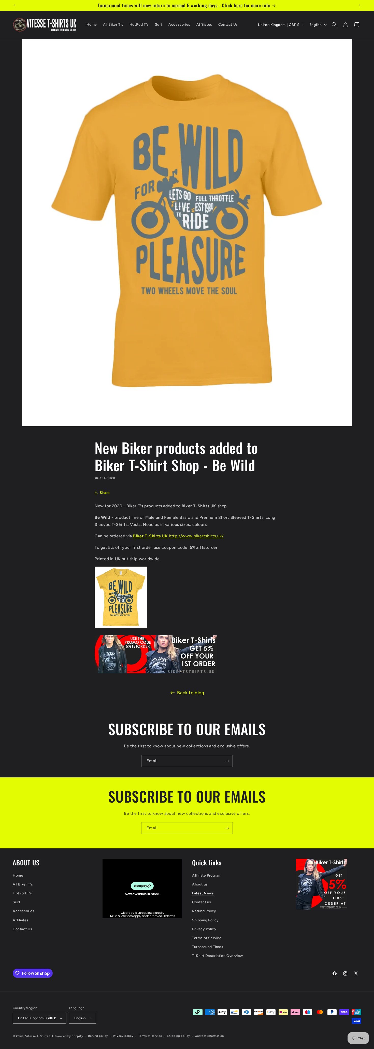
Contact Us (22, 929)
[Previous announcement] (14, 5)
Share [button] (105, 493)
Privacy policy (123, 1036)
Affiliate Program (206, 875)
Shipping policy (178, 1036)
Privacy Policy (204, 929)
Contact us (201, 902)
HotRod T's (22, 893)
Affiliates (20, 920)
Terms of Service (207, 938)
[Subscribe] (227, 761)
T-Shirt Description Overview (217, 956)
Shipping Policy (205, 920)
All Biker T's (23, 884)
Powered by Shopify (68, 1036)
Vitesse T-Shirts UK (39, 1036)
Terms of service (150, 1036)
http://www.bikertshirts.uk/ (196, 536)
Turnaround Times (207, 947)
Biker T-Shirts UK (150, 536)
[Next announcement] (359, 5)
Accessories (24, 911)
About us (200, 884)
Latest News (203, 893)
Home (18, 875)
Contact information (209, 1036)
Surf (16, 902)
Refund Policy (204, 911)
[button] (334, 24)
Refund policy (98, 1036)
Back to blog (190, 693)
